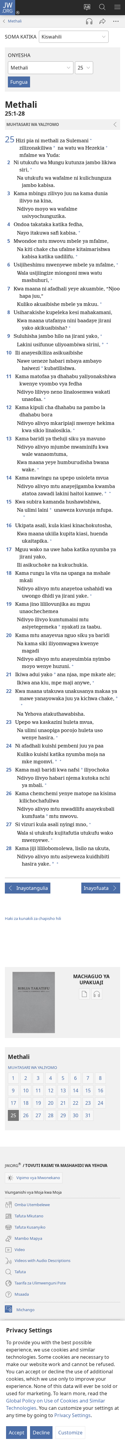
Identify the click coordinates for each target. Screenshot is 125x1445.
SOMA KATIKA (20, 36)
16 (9, 525)
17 (9, 549)
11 (9, 376)
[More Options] (115, 21)
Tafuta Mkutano (24, 1216)
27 (9, 824)
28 (9, 848)
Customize (70, 1432)
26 (9, 793)
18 (9, 573)
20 (9, 635)
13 (9, 438)
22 (9, 691)
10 (9, 352)
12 (9, 407)
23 (9, 722)
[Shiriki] (102, 21)
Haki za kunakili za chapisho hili (33, 918)
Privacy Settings (72, 1415)
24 (9, 745)
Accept (16, 1432)
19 (9, 604)
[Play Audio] (89, 21)
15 (9, 501)
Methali (15, 21)
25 (10, 139)
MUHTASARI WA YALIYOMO (32, 1067)
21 (9, 674)
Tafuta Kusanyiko (25, 1227)
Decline (41, 1432)
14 (9, 477)
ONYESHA (19, 55)
